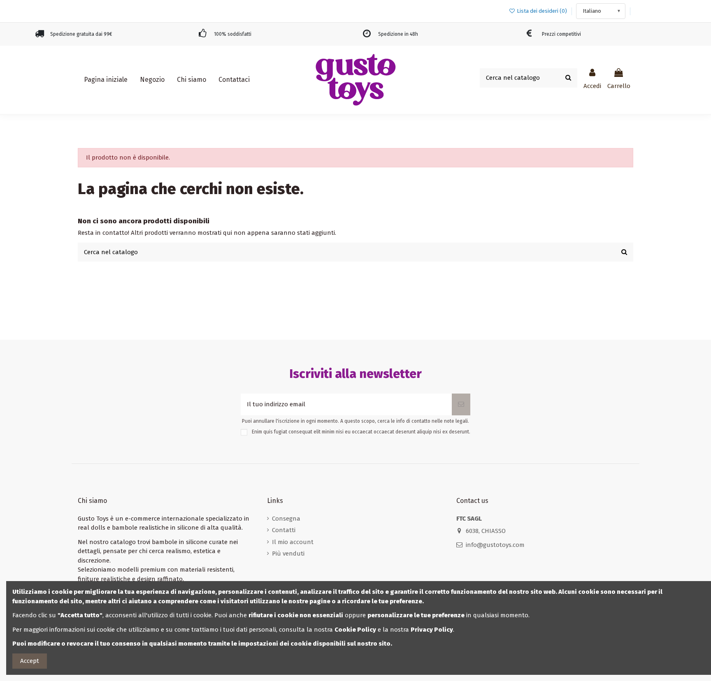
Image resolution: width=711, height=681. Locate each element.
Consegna (286, 518)
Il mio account (293, 542)
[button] (152, 79)
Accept (29, 661)
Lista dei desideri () (542, 11)
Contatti (283, 530)
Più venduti (288, 553)
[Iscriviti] (461, 404)
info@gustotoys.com (495, 545)
